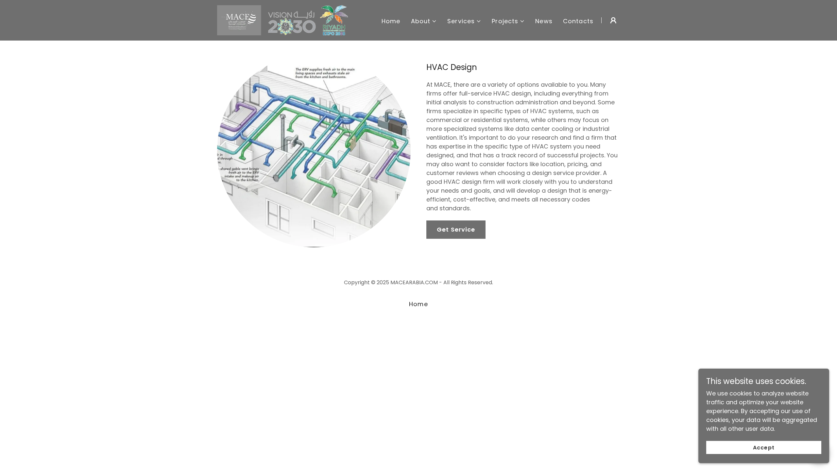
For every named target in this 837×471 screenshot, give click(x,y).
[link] (284, 20)
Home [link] (391, 21)
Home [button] (418, 304)
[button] (424, 21)
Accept (763, 447)
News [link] (544, 21)
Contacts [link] (578, 21)
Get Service (456, 229)
